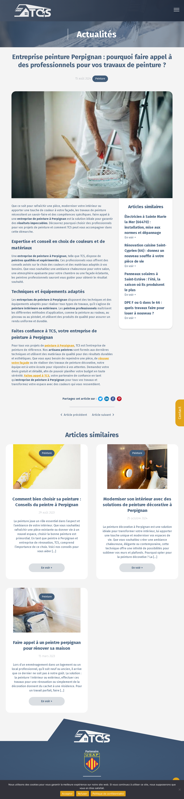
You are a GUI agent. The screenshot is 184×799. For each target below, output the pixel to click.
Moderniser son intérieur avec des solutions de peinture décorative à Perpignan (137, 505)
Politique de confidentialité (108, 793)
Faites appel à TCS (36, 375)
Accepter (67, 793)
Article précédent (75, 415)
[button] (176, 9)
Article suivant (101, 415)
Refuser (82, 793)
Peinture (100, 78)
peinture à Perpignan (59, 345)
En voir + (130, 237)
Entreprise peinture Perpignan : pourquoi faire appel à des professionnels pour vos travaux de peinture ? (92, 61)
